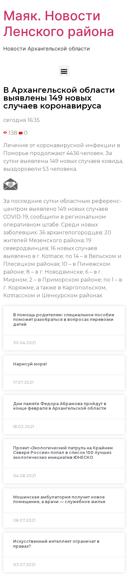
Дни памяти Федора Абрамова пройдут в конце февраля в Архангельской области (59, 406)
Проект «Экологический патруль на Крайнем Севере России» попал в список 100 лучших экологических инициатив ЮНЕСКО (63, 452)
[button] (64, 71)
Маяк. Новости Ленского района (58, 23)
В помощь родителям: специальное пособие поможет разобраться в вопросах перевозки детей (63, 319)
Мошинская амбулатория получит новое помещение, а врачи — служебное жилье (59, 499)
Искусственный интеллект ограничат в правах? (56, 543)
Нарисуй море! (30, 363)
